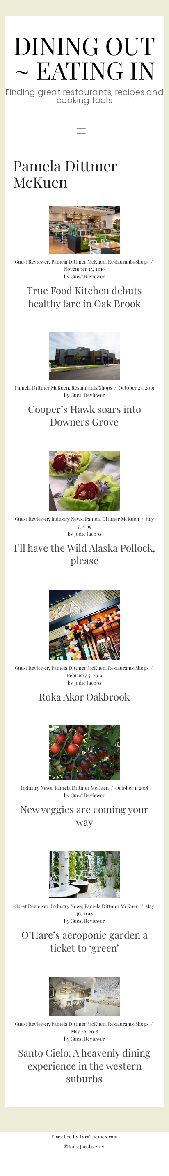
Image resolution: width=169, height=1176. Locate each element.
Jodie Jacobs (87, 533)
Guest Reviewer (32, 261)
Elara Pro (61, 1136)
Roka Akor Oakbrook (84, 696)
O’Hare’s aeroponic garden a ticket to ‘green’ (84, 941)
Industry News (66, 519)
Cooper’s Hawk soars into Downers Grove (84, 415)
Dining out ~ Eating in (84, 57)
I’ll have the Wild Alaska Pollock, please (84, 554)
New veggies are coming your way (84, 815)
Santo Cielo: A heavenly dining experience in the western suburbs (84, 1065)
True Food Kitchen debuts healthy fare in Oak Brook (84, 296)
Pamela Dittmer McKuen (78, 261)
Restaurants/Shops (128, 261)
